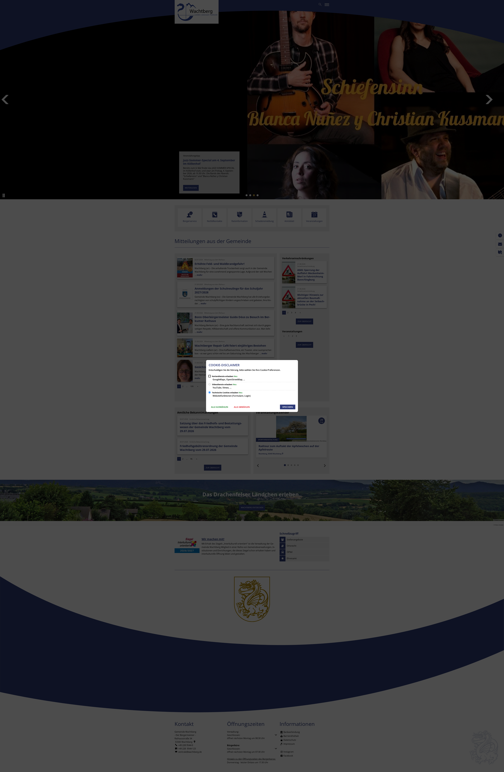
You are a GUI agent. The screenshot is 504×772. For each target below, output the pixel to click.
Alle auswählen (219, 407)
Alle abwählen (242, 407)
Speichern (287, 407)
